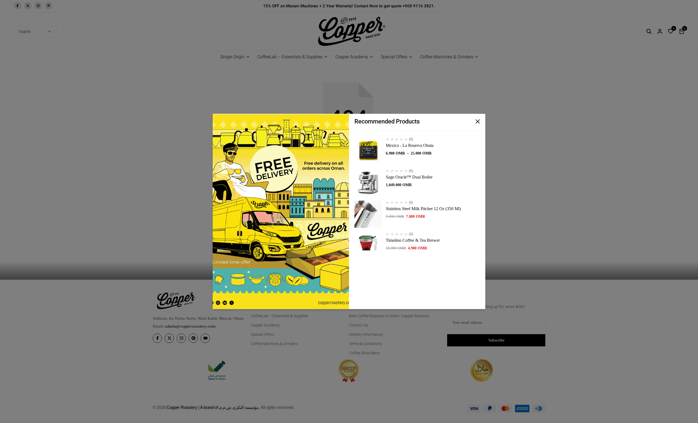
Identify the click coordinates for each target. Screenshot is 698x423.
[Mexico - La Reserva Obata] (368, 151)
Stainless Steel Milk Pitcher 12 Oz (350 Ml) (423, 208)
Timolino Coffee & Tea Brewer (413, 240)
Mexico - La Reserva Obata (410, 145)
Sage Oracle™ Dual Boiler (409, 177)
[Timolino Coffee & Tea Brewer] (368, 245)
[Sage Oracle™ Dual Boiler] (368, 182)
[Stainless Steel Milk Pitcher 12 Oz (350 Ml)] (368, 214)
